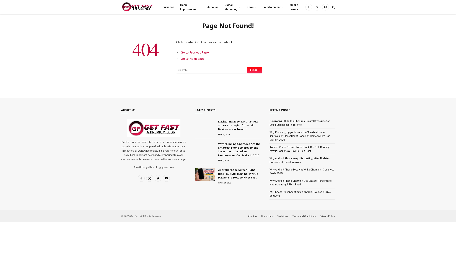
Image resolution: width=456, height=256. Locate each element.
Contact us (267, 216)
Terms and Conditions (304, 216)
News (250, 7)
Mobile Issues (294, 7)
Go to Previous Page (195, 52)
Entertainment (272, 7)
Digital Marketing (231, 7)
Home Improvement (188, 7)
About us (252, 216)
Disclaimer (282, 216)
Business (168, 7)
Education (212, 7)
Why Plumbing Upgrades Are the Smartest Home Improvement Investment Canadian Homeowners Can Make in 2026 (239, 149)
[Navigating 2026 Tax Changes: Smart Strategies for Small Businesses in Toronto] (205, 126)
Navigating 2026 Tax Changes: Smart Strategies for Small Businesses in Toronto (238, 125)
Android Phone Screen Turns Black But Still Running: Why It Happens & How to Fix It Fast (238, 173)
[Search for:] (211, 70)
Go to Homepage (192, 58)
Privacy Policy (327, 216)
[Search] (333, 7)
